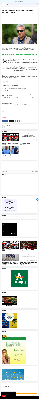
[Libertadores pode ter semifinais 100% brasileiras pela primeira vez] (28, 245)
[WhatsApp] (15, 121)
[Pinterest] (17, 121)
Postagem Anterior (4, 171)
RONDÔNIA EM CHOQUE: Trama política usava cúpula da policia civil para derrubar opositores (10, 143)
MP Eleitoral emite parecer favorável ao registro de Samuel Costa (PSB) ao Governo (28, 143)
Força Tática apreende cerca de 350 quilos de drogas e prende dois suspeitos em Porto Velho (10, 263)
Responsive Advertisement (19, 20)
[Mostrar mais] (21, 121)
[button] (1, 4)
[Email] (19, 121)
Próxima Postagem (35, 171)
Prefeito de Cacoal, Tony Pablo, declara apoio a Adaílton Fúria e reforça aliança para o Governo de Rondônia (10, 155)
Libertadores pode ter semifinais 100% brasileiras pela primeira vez (28, 250)
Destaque (5, 117)
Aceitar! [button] (4, 396)
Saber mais (7, 394)
